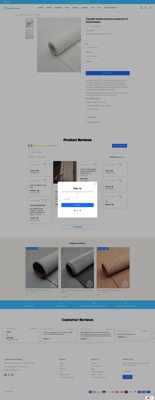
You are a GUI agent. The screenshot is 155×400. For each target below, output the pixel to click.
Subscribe (77, 205)
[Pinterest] (80, 210)
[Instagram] (77, 210)
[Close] (95, 184)
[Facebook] (75, 210)
